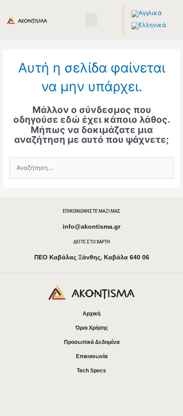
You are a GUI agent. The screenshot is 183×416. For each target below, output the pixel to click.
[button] (91, 20)
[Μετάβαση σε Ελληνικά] (149, 26)
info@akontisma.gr (91, 226)
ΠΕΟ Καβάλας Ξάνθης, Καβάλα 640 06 (91, 257)
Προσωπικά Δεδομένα (91, 342)
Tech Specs (91, 371)
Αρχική (91, 314)
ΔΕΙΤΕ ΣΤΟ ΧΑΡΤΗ (91, 241)
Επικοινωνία (91, 356)
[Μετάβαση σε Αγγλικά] (146, 14)
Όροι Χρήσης (92, 328)
